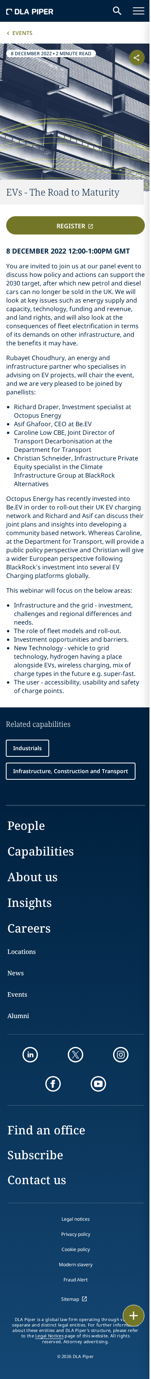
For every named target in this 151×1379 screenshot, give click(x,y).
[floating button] (133, 1315)
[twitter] (75, 1054)
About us (32, 877)
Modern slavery (76, 1264)
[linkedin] (30, 1054)
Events (22, 33)
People (26, 825)
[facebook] (53, 1084)
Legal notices (76, 1219)
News (15, 973)
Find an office (46, 1130)
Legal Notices (49, 1336)
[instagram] (121, 1054)
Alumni (18, 1016)
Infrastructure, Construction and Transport (70, 771)
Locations (21, 951)
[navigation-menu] (138, 11)
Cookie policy (76, 1249)
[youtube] (98, 1084)
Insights (29, 902)
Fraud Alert (75, 1279)
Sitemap (70, 1299)
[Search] (117, 11)
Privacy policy (75, 1234)
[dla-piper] (29, 11)
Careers (29, 928)
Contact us (36, 1180)
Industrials (27, 748)
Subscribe (35, 1155)
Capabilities (40, 851)
